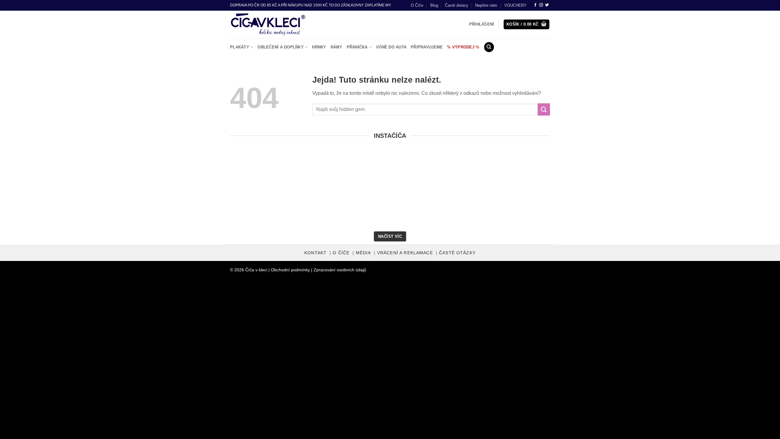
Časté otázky (457, 253)
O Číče (417, 5)
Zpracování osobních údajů (340, 269)
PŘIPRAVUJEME (427, 47)
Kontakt (315, 253)
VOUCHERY (515, 5)
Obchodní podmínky (290, 269)
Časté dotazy (456, 5)
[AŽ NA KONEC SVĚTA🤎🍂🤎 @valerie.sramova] (455, 190)
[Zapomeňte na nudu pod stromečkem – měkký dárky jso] (716, 190)
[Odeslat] (544, 109)
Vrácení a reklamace (405, 253)
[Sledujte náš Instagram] (541, 5)
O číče (341, 253)
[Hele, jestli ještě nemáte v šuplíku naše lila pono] (585, 190)
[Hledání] (489, 47)
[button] (527, 25)
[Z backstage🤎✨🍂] (324, 190)
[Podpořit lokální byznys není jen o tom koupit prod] (194, 190)
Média (363, 253)
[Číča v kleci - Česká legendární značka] (268, 24)
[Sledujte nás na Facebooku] (535, 5)
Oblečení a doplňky (280, 47)
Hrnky (319, 47)
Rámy (336, 47)
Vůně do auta (391, 47)
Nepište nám (486, 5)
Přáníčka (357, 47)
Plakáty (239, 47)
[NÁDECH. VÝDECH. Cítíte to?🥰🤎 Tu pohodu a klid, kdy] (63, 190)
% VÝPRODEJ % (463, 47)
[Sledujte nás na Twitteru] (547, 5)
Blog (434, 5)
